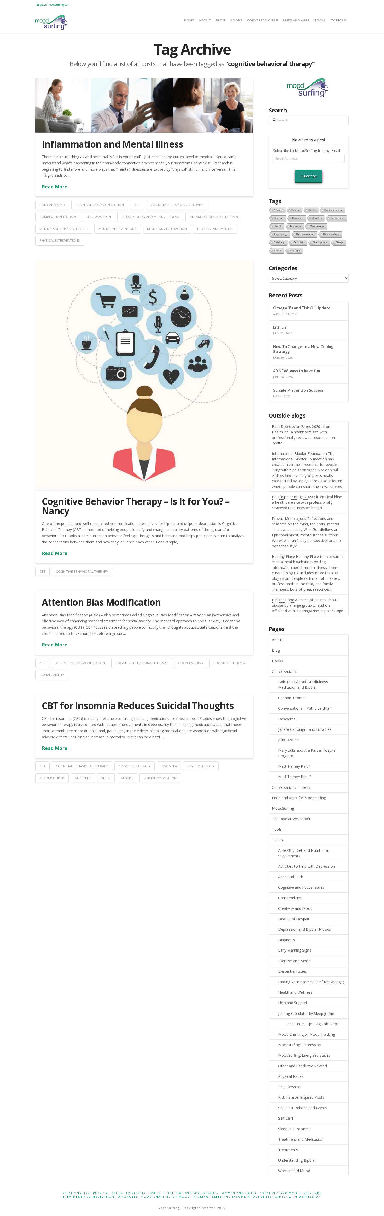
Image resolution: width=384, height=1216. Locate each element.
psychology (281, 234)
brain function (333, 210)
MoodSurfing (283, 808)
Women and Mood (294, 1170)
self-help (279, 242)
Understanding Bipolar (297, 1160)
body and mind (52, 204)
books (312, 210)
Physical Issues (291, 1076)
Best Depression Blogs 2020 (296, 426)
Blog (276, 650)
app (42, 663)
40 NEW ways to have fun (296, 370)
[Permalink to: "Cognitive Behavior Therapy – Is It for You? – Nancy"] (144, 375)
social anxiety (51, 674)
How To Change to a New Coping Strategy (303, 349)
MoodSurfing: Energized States (304, 1055)
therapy (295, 250)
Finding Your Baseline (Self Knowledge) (311, 981)
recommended (52, 778)
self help (83, 778)
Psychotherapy (200, 766)
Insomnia (169, 766)
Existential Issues (292, 971)
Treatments (288, 1149)
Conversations (284, 671)
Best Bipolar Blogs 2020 (292, 496)
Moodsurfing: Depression (299, 1044)
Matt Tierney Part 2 (294, 776)
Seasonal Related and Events (302, 1107)
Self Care (285, 1118)
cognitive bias (190, 663)
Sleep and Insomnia (294, 1128)
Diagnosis (286, 939)
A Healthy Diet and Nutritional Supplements (303, 853)
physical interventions (59, 240)
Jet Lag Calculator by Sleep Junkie (306, 1013)
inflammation (99, 216)
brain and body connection (99, 204)
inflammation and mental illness (150, 216)
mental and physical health (63, 228)
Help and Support (292, 1002)
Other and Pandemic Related (302, 1065)
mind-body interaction (167, 228)
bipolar (295, 210)
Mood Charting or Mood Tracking (306, 1034)
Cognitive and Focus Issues (301, 887)
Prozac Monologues (289, 518)
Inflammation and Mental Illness (112, 144)
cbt (137, 204)
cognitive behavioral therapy (177, 204)
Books (277, 660)
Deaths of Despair (293, 918)
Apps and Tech (290, 876)
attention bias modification (80, 663)
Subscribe (309, 175)
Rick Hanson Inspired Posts (301, 1097)
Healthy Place (283, 556)
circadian (297, 218)
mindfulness (317, 226)
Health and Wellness (295, 992)
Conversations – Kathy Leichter (304, 708)
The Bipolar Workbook (291, 818)
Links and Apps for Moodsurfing (299, 797)
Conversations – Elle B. (291, 787)
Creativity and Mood (295, 908)
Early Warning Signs (294, 950)
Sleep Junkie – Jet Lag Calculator (311, 1023)
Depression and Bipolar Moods (304, 929)
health (278, 226)
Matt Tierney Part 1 (294, 766)
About (277, 639)
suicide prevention (160, 778)
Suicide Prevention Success (298, 390)
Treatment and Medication (300, 1139)
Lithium (280, 327)
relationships (331, 234)
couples (317, 218)
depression (337, 218)
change (278, 218)
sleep (105, 778)
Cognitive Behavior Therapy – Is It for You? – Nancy (135, 506)
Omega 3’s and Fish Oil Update (301, 307)
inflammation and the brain (214, 216)
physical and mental (215, 228)
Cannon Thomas (292, 697)
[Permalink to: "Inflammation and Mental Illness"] (144, 105)
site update (320, 242)
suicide (127, 778)
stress (277, 250)
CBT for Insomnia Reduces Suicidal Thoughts (138, 705)
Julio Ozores (288, 739)
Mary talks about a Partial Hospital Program (307, 753)
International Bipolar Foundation (299, 453)
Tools (277, 829)
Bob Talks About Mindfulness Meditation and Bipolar (303, 684)
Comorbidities (290, 897)
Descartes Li (288, 718)
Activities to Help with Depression (306, 866)
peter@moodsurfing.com (54, 5)
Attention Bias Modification (101, 602)
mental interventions (117, 228)
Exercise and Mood (294, 960)
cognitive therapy (229, 663)
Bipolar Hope (283, 599)
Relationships (289, 1086)
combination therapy (58, 216)
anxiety (278, 210)
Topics (277, 839)
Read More (54, 186)
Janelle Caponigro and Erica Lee (304, 729)
